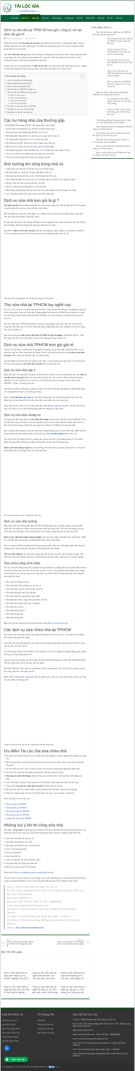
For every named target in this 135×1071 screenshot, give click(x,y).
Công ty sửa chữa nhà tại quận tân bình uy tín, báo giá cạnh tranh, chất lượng (45, 989)
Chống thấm (57, 18)
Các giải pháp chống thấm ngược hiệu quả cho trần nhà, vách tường (119, 101)
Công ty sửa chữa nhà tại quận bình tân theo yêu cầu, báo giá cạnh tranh (44, 975)
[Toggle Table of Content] (81, 76)
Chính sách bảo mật (45, 1029)
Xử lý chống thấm (16, 677)
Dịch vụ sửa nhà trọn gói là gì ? (19, 86)
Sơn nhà (45, 18)
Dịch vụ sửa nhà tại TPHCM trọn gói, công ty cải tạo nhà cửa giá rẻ (118, 83)
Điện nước (90, 18)
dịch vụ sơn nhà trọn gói (58, 623)
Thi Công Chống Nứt (10, 1033)
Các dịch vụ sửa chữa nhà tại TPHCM (21, 106)
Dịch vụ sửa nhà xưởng (18, 100)
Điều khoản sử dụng (45, 1033)
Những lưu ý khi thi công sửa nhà (20, 112)
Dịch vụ (24, 18)
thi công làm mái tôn (60, 406)
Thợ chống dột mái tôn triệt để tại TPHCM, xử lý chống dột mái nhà (119, 41)
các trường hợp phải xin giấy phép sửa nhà (36, 872)
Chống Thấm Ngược (10, 1037)
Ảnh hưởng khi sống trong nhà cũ (19, 83)
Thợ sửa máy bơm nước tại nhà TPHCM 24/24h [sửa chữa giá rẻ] (119, 62)
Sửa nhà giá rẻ (18, 38)
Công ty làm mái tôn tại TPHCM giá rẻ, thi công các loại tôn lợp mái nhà (118, 51)
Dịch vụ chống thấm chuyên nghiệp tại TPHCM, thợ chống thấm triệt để (20, 943)
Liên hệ (119, 18)
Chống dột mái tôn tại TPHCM (18, 818)
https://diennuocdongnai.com (29, 927)
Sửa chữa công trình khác (19, 103)
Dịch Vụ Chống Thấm (11, 1029)
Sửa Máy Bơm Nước (10, 1041)
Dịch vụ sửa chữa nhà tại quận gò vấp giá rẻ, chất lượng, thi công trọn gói (73, 989)
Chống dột (69, 18)
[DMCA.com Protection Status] (55, 1067)
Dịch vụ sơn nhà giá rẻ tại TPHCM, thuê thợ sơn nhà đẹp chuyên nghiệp (70, 942)
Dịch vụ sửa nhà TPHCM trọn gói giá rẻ (22, 92)
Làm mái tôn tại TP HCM (16, 808)
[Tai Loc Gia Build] (21, 7)
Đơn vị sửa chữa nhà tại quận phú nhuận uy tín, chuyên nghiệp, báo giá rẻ (16, 975)
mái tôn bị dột (43, 146)
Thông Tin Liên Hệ (45, 1024)
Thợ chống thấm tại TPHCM (17, 811)
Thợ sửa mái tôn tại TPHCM (17, 815)
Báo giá (101, 18)
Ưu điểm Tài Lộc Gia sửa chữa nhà (20, 109)
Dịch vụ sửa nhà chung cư (19, 98)
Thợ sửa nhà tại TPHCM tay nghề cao (21, 89)
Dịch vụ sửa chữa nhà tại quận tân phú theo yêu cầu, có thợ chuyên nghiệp (17, 989)
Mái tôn (79, 18)
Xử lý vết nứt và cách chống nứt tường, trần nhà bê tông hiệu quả (119, 111)
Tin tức (110, 18)
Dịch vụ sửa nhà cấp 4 (18, 95)
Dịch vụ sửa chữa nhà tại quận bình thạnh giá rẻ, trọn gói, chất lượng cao (73, 975)
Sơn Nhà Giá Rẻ (8, 1024)
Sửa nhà (35, 18)
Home (5, 17)
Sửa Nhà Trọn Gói (9, 1020)
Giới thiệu (14, 18)
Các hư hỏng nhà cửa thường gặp (19, 80)
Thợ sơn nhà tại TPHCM (16, 804)
